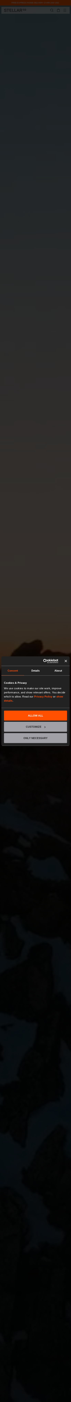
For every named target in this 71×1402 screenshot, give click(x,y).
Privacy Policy (43, 696)
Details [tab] (35, 670)
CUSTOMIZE (33, 726)
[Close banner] (66, 661)
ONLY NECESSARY (35, 737)
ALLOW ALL (35, 715)
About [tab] (58, 670)
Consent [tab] (13, 670)
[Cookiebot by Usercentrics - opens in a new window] (44, 661)
